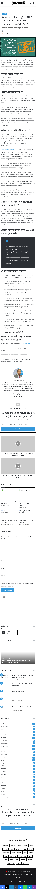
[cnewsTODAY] (18, 3)
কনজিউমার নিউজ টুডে (11, 871)
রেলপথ (3, 752)
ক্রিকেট (4, 783)
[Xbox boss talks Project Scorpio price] (6, 709)
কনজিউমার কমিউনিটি (26, 871)
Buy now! (18, 877)
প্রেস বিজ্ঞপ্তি (5, 743)
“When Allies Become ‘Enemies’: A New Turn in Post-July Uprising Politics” (26, 502)
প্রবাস (3, 757)
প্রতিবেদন (4, 777)
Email (3, 568)
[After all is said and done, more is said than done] (6, 685)
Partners (26, 874)
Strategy (20, 874)
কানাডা (3, 760)
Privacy (15, 874)
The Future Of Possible (19, 699)
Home (4, 10)
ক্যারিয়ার (4, 732)
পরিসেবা (4, 737)
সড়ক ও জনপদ (5, 746)
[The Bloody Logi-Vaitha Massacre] (27, 514)
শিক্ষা (3, 791)
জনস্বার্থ (4, 735)
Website (3, 576)
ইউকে (3, 766)
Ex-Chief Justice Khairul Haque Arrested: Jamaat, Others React (8, 501)
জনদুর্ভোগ (4, 785)
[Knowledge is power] (6, 693)
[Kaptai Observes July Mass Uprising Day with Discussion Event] (6, 678)
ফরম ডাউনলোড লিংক (25, 343)
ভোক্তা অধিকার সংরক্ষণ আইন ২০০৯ (9, 150)
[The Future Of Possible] (6, 701)
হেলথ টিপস (4, 740)
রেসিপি (3, 729)
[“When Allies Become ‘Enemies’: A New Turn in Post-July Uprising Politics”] (27, 493)
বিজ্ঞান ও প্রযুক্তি (5, 797)
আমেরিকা (4, 769)
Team (30, 874)
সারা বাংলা (4, 771)
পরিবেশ (3, 788)
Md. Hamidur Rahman (9, 31)
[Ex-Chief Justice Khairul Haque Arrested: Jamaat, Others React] (9, 493)
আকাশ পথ (4, 754)
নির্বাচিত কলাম (5, 726)
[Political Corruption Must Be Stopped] (9, 514)
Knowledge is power (18, 691)
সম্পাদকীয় (9, 10)
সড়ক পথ (4, 749)
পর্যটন (3, 794)
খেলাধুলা (4, 780)
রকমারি (3, 723)
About (9, 874)
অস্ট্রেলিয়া (4, 763)
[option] (18, 654)
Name (3, 561)
